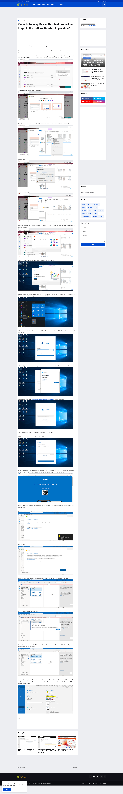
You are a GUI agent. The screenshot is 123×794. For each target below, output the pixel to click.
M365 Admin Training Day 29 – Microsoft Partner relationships (26, 750)
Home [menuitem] (33, 4)
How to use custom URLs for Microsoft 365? (65, 750)
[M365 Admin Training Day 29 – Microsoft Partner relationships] (27, 742)
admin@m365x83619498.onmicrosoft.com (43, 399)
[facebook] (98, 1)
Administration (95, 204)
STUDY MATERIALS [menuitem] (51, 4)
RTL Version (103, 783)
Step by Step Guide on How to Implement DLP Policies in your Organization (97, 78)
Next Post (74, 767)
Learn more (12, 785)
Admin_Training (86, 204)
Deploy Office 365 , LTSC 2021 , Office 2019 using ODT (61, 52)
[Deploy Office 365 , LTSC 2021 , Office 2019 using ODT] (85, 71)
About (22, 1)
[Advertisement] (61, 12)
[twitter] (101, 1)
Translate (93, 25)
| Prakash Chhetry (46, 783)
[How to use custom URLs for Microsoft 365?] (67, 742)
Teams (95, 213)
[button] (100, 4)
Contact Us (28, 1)
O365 (24, 20)
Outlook (84, 210)
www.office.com (31, 56)
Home (18, 1)
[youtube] (103, 1)
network (90, 207)
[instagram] (101, 776)
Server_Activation (86, 213)
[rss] (105, 776)
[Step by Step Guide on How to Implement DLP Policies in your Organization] (85, 78)
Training (95, 216)
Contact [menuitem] (62, 4)
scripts (101, 210)
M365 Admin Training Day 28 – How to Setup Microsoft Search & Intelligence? (47, 750)
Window (101, 216)
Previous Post (21, 767)
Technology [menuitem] (40, 4)
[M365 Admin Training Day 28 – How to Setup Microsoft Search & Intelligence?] (47, 742)
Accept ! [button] (7, 789)
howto (83, 207)
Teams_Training (86, 216)
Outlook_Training (93, 210)
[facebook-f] (90, 776)
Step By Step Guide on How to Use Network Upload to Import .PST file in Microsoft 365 (93, 63)
